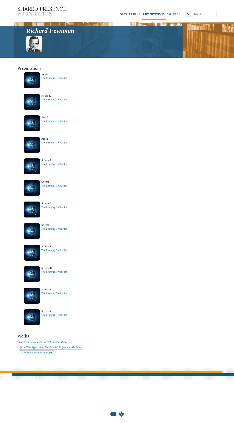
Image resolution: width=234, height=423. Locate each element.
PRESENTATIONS (154, 14)
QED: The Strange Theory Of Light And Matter (43, 342)
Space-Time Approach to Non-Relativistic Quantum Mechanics (50, 347)
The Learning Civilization (54, 78)
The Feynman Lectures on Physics (36, 352)
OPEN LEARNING (130, 14)
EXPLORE (172, 14)
